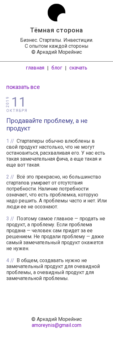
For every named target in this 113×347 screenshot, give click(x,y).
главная (35, 68)
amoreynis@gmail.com (56, 325)
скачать (78, 68)
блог (56, 68)
